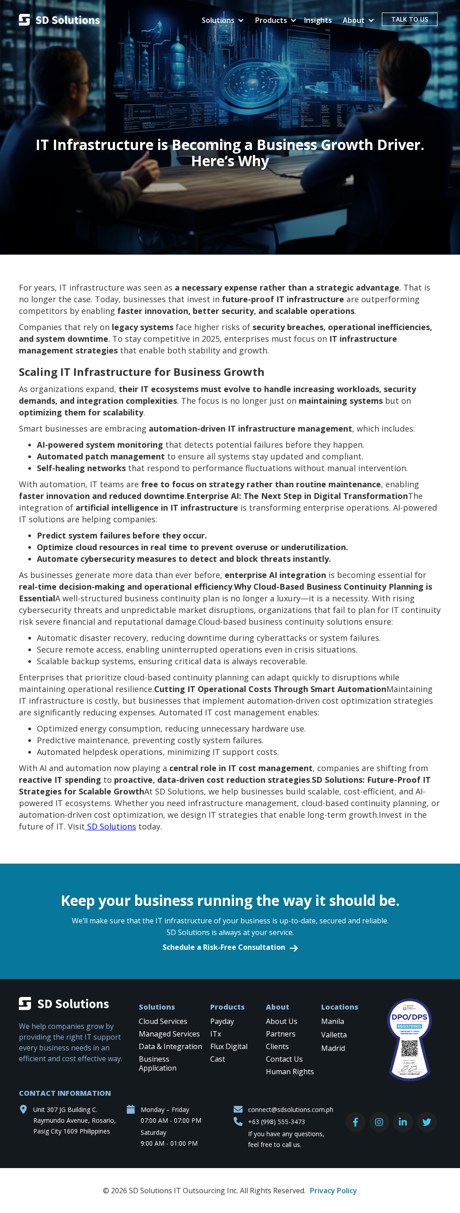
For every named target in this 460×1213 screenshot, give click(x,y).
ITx (215, 1034)
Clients (277, 1046)
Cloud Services (163, 1021)
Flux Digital (229, 1046)
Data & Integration (170, 1046)
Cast (217, 1059)
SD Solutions (110, 826)
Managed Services (169, 1034)
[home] (59, 21)
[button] (221, 20)
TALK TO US (409, 19)
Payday (222, 1021)
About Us (281, 1021)
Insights (318, 20)
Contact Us (284, 1059)
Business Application (158, 1063)
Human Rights (290, 1071)
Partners (281, 1034)
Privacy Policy (333, 1190)
